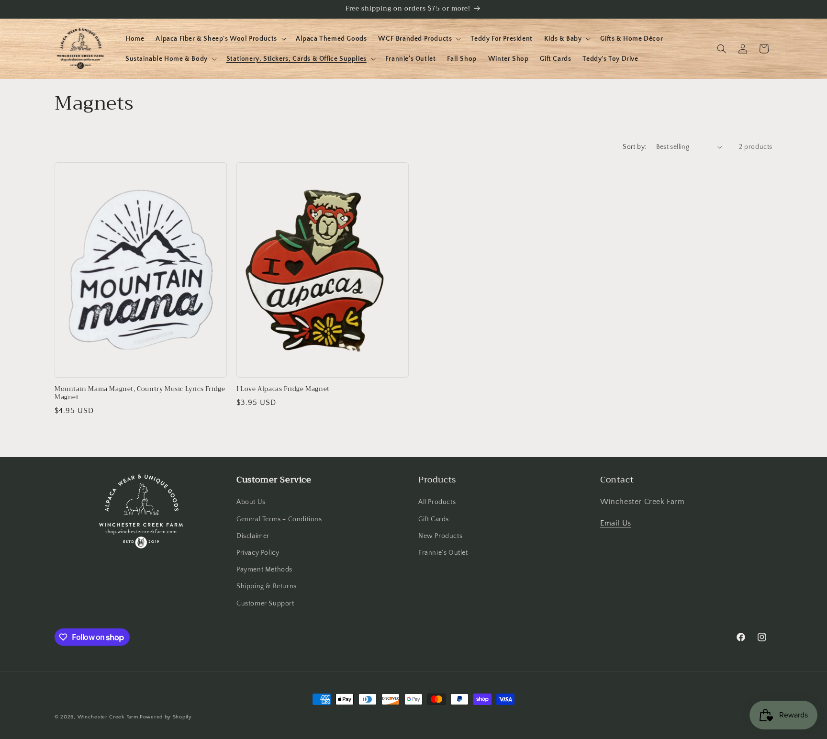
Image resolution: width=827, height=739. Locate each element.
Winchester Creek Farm (108, 717)
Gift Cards (433, 519)
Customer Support (265, 603)
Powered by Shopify (166, 717)
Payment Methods (264, 569)
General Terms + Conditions (279, 519)
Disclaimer (252, 536)
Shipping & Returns (266, 586)
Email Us (615, 523)
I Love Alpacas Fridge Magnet (283, 389)
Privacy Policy (257, 553)
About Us (251, 502)
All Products (437, 502)
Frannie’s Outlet (443, 553)
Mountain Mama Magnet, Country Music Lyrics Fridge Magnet (140, 393)
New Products (440, 536)
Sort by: (634, 147)
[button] (220, 39)
